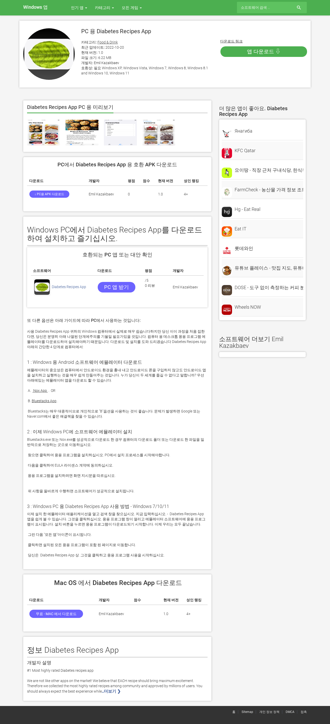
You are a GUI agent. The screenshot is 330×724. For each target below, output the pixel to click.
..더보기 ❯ (112, 691)
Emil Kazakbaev (106, 63)
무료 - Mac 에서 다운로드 (56, 614)
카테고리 (103, 7)
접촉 (304, 712)
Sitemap (247, 712)
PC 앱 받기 (116, 287)
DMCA (290, 712)
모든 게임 (130, 7)
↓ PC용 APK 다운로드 (49, 194)
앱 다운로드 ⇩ (263, 51)
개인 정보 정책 (269, 712)
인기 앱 (78, 7)
